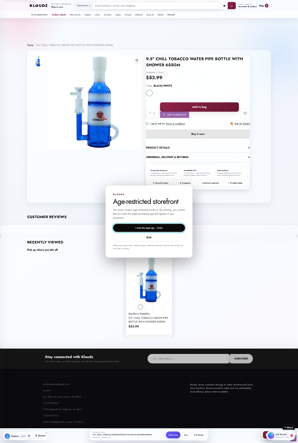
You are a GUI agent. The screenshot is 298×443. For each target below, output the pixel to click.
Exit (149, 237)
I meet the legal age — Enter (149, 228)
